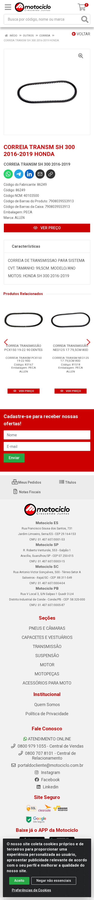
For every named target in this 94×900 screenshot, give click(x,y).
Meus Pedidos (29, 482)
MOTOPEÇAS (47, 674)
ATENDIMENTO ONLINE (49, 739)
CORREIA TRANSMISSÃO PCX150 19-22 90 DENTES (23, 348)
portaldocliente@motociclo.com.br (50, 765)
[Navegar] (5, 342)
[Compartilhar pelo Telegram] (18, 174)
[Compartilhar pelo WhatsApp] (8, 174)
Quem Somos (47, 704)
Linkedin (50, 787)
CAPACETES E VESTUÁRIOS (47, 637)
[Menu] (8, 7)
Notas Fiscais (29, 492)
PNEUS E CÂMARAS (47, 628)
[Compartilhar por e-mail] (40, 174)
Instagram (50, 772)
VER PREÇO (50, 228)
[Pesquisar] (85, 19)
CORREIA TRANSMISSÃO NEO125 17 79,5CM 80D (70, 348)
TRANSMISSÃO (47, 646)
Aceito (19, 880)
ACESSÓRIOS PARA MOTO (47, 683)
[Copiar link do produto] (50, 174)
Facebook (50, 779)
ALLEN (20, 218)
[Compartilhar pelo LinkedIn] (29, 174)
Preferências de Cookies (31, 890)
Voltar (83, 34)
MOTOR (47, 664)
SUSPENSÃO (47, 655)
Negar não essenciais (53, 880)
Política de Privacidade (47, 713)
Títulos (70, 482)
